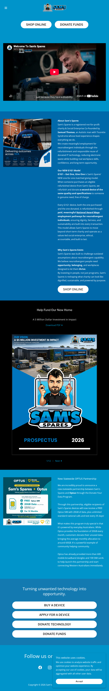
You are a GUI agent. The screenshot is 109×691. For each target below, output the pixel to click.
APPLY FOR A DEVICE (54, 615)
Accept (79, 681)
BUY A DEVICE (54, 605)
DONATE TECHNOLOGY (54, 624)
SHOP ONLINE (36, 24)
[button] (11, 7)
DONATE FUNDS (71, 24)
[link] (54, 7)
